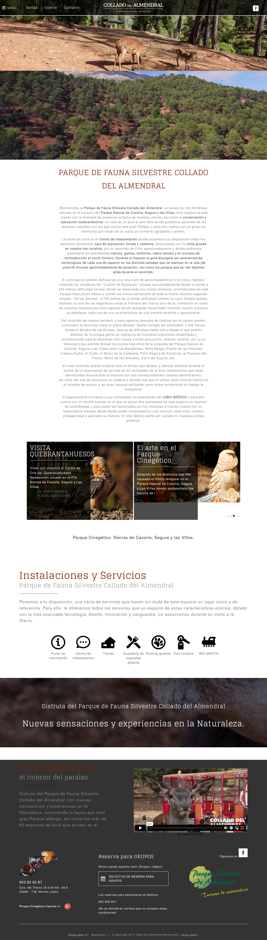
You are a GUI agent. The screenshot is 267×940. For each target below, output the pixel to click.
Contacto (72, 7)
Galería (51, 7)
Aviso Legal (189, 934)
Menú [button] (11, 7)
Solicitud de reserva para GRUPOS (131, 879)
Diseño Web (76, 934)
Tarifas (32, 7)
